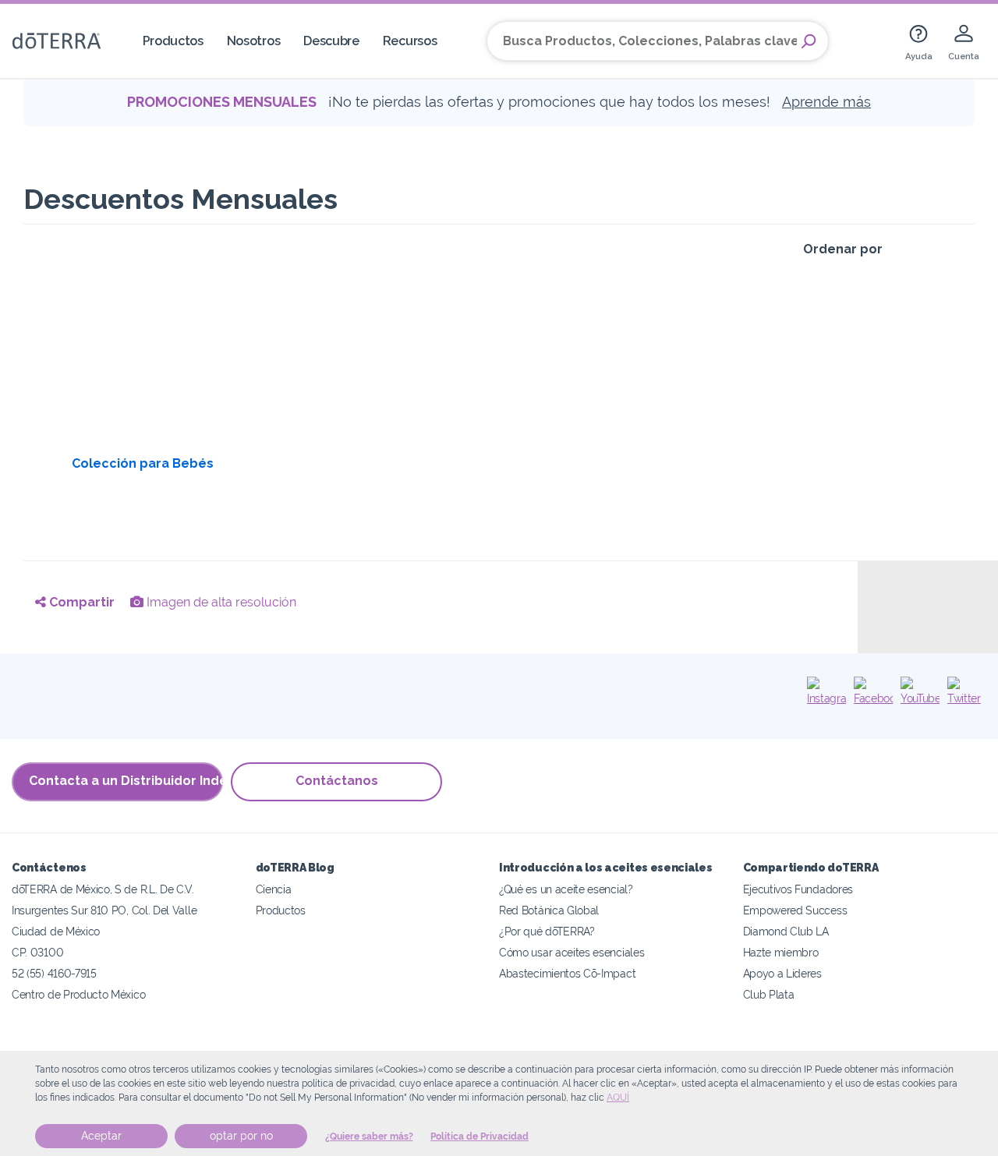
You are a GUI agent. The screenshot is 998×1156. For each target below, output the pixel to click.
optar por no (241, 1135)
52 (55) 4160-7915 (54, 973)
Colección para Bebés (143, 463)
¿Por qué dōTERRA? (547, 931)
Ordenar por (843, 249)
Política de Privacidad (479, 1136)
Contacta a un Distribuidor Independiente (126, 780)
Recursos (410, 41)
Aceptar (101, 1135)
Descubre (331, 41)
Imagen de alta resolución (219, 602)
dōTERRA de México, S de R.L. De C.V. (103, 889)
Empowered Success (795, 910)
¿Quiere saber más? (369, 1136)
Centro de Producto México (78, 994)
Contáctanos (337, 780)
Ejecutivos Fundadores (798, 889)
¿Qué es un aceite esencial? (566, 889)
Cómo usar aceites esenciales (571, 952)
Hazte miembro (781, 952)
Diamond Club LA (786, 931)
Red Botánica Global (549, 910)
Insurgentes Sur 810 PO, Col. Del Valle (104, 910)
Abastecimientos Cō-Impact (567, 973)
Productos (173, 41)
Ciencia (274, 889)
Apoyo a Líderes (782, 973)
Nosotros (254, 41)
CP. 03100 (37, 952)
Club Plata (769, 994)
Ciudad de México (56, 931)
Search (808, 41)
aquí (618, 1097)
